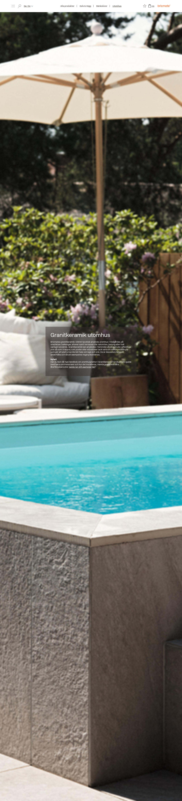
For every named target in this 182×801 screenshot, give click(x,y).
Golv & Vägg (85, 6)
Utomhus (117, 6)
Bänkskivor (101, 6)
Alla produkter (67, 6)
